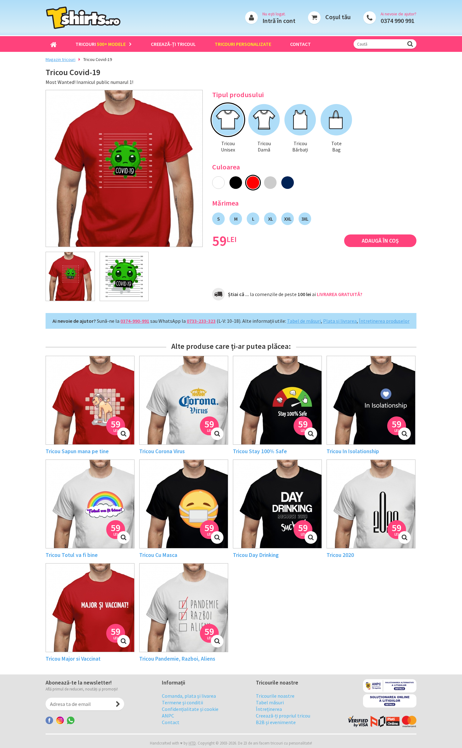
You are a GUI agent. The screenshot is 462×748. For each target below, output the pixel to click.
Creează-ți (173, 44)
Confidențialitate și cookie (190, 709)
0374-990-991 (134, 321)
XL (270, 219)
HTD (192, 742)
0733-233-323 (201, 321)
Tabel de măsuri (304, 321)
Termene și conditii (182, 702)
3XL (304, 219)
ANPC (168, 715)
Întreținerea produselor (384, 321)
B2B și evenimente (276, 722)
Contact (300, 44)
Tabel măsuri (270, 702)
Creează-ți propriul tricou (283, 715)
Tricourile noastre (275, 696)
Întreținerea (269, 709)
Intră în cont (278, 21)
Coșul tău (338, 17)
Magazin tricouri (60, 59)
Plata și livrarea (340, 321)
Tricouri (100, 44)
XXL (287, 219)
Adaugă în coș (380, 240)
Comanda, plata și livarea (189, 696)
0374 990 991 (398, 21)
